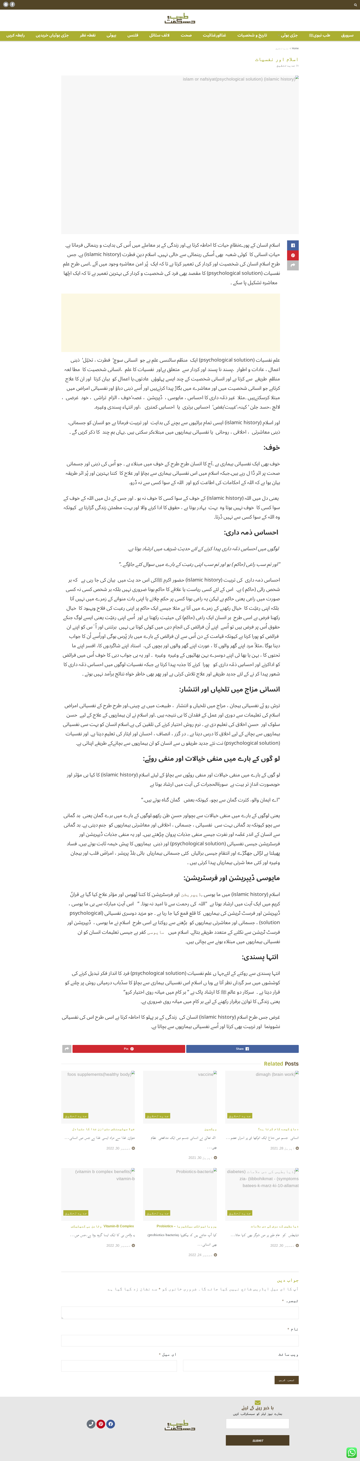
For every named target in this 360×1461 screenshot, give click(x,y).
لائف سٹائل (159, 35)
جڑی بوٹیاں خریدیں (52, 35)
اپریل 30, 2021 (201, 1157)
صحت (186, 35)
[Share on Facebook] (293, 245)
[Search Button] (355, 5)
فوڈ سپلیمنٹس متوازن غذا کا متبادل (103, 1129)
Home (295, 48)
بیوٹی (111, 35)
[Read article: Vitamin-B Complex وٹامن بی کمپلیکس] (98, 1194)
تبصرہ (290, 1300)
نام (293, 1329)
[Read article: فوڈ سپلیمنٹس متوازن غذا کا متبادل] (98, 1097)
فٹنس (133, 35)
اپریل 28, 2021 (282, 1148)
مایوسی (156, 932)
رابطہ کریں (15, 35)
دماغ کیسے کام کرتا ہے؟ (278, 1129)
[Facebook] (110, 1424)
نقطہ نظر (88, 35)
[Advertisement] (170, 323)
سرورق (347, 35)
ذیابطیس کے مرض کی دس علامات (275, 1226)
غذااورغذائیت (214, 35)
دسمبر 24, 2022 (201, 1255)
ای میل (168, 1354)
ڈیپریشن (191, 894)
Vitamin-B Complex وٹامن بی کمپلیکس (103, 1226)
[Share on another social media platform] (293, 265)
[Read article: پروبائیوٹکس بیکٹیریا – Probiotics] (180, 1194)
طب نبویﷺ (319, 35)
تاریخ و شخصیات (252, 35)
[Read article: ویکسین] (180, 1097)
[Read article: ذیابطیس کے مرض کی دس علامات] (262, 1194)
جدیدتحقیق (282, 48)
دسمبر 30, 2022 (118, 1148)
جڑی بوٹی (289, 35)
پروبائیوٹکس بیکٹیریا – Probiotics (187, 1226)
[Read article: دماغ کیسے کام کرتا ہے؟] (262, 1097)
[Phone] (91, 1424)
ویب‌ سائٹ (289, 1354)
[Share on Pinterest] (293, 255)
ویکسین (210, 1129)
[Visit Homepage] (180, 18)
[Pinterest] (100, 1424)
